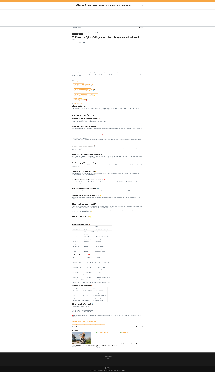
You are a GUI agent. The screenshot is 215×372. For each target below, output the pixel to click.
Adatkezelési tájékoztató (108, 356)
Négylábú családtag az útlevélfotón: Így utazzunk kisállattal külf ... (83, 345)
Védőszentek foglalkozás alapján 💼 (80, 99)
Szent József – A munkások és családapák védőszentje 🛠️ (84, 84)
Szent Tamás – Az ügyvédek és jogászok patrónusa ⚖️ (83, 94)
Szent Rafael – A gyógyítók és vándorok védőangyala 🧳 (84, 90)
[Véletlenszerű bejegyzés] (139, 27)
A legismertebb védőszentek (78, 83)
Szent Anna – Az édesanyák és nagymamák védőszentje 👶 (84, 95)
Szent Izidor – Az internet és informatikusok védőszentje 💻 (84, 89)
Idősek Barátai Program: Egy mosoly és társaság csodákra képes (84, 321)
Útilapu (111, 5)
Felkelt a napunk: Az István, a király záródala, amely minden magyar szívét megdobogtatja (88, 324)
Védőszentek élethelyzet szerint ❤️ (80, 100)
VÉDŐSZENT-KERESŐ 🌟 (77, 98)
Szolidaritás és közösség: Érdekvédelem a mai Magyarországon (131, 343)
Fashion (107, 5)
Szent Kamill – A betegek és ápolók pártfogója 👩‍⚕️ (83, 91)
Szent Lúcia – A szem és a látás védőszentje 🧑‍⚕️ (82, 88)
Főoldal (73, 32)
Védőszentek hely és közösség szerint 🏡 (81, 101)
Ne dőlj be (123, 5)
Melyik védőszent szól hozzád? (79, 96)
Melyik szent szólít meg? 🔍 (78, 103)
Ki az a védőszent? (76, 81)
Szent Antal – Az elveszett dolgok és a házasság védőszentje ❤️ (85, 86)
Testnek (90, 5)
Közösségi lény (116, 5)
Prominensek (129, 5)
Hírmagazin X (123, 370)
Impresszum (108, 358)
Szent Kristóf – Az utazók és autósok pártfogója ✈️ (83, 85)
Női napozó (81, 5)
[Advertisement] (107, 18)
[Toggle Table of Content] (73, 80)
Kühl (99, 5)
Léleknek (95, 5)
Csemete (102, 5)
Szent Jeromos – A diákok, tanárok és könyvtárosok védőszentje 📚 (86, 93)
